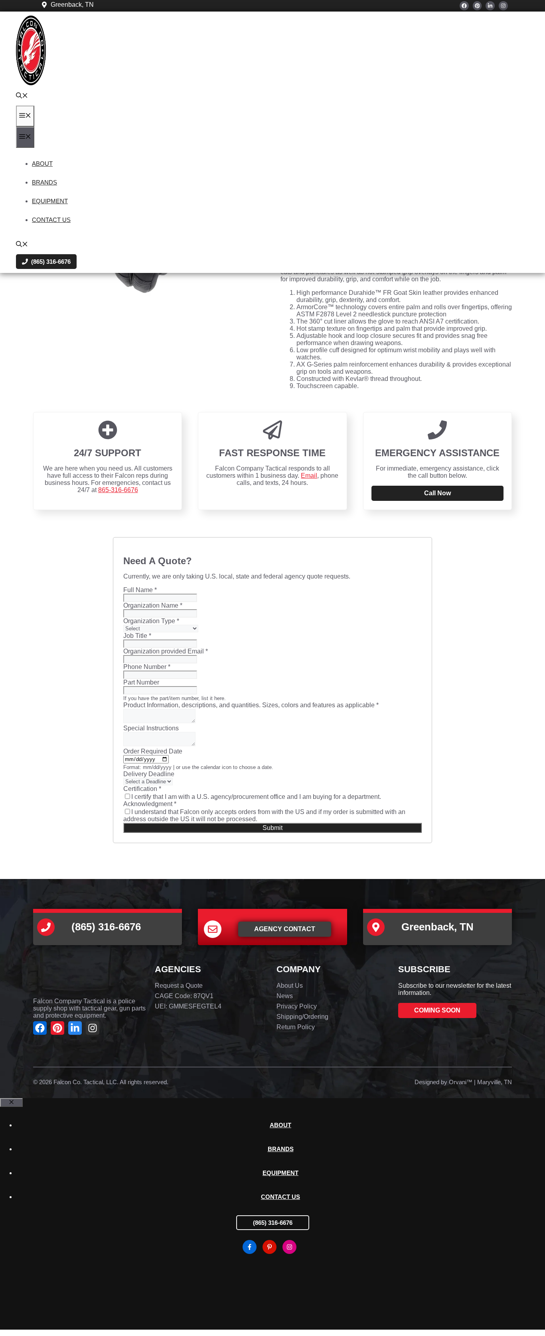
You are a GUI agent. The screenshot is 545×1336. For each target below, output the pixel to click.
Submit (272, 827)
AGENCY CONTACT (284, 929)
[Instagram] (503, 5)
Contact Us (51, 219)
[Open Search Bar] (22, 96)
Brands (44, 182)
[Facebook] (464, 5)
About (42, 163)
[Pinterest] (477, 5)
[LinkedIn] (490, 5)
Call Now (437, 493)
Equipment (50, 201)
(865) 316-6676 (272, 1222)
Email (309, 475)
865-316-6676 (118, 490)
